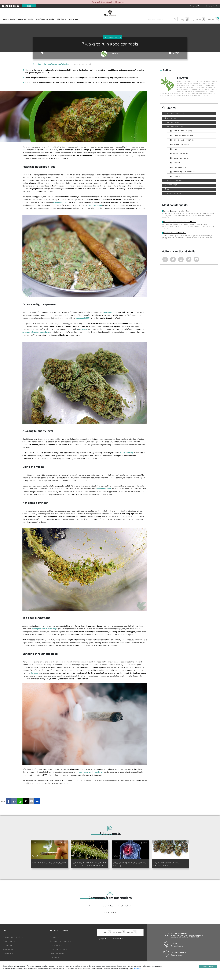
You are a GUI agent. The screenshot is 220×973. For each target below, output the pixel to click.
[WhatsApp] (20, 801)
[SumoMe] (37, 801)
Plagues (176, 176)
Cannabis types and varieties (174, 233)
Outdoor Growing (181, 158)
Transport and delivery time (59, 941)
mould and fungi (126, 453)
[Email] (31, 801)
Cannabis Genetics (175, 122)
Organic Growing (180, 144)
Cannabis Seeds (8, 19)
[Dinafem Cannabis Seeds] (34, 63)
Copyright (53, 957)
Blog (29, 6)
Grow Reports (179, 167)
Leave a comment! (110, 912)
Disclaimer (53, 937)
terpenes (83, 329)
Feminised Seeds (25, 19)
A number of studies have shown (36, 332)
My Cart (211, 20)
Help (182, 20)
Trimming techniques (182, 135)
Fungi (175, 149)
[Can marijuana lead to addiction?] (49, 849)
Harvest (176, 162)
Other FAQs (7, 953)
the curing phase (95, 205)
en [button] (198, 6)
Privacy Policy (55, 945)
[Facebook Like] (14, 801)
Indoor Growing (180, 153)
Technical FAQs (8, 949)
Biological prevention (183, 140)
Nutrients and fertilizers (185, 172)
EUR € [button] (215, 6)
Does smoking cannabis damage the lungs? (129, 864)
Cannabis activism (175, 114)
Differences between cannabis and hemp (179, 222)
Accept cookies (208, 966)
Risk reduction (114, 37)
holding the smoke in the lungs (44, 628)
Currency (209, 6)
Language (193, 6)
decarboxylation (104, 488)
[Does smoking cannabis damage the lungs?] (130, 849)
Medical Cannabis (175, 181)
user (24, 150)
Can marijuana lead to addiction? (176, 211)
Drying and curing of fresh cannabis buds (166, 864)
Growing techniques (182, 131)
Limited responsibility (57, 949)
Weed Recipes (173, 185)
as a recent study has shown (91, 772)
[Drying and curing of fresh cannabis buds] (170, 849)
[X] (26, 801)
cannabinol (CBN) (83, 318)
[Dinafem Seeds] (109, 13)
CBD (169, 189)
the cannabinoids (60, 202)
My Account (196, 20)
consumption (109, 312)
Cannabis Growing (175, 126)
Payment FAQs (8, 941)
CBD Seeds (61, 19)
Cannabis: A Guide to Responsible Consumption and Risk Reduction (89, 864)
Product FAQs (7, 945)
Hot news (171, 118)
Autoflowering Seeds (45, 19)
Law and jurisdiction (57, 953)
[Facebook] (8, 801)
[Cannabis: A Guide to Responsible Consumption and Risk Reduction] (90, 849)
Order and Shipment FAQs (12, 937)
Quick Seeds (74, 19)
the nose (34, 673)
